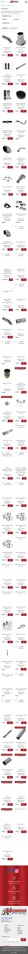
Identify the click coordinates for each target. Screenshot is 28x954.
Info (12, 952)
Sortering (4, 28)
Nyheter (19, 928)
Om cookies (19, 932)
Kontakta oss (7, 928)
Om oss (19, 927)
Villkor (5, 927)
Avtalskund (19, 933)
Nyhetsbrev (19, 930)
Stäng (15, 952)
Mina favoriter (7, 930)
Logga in (6, 932)
